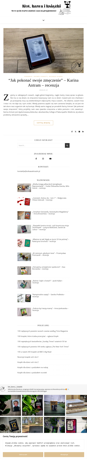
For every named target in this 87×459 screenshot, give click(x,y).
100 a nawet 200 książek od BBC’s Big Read (34, 352)
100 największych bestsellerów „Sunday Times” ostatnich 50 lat (42, 341)
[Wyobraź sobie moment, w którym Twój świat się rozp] (10, 405)
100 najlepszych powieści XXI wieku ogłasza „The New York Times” (43, 346)
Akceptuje (64, 454)
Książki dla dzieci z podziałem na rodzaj (32, 367)
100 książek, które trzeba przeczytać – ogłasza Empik (37, 336)
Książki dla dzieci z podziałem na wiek (32, 372)
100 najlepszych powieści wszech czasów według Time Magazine (42, 331)
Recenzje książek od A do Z (27, 357)
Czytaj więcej (43, 123)
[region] (43, 446)
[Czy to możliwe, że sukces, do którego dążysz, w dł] (10, 427)
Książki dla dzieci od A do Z (28, 362)
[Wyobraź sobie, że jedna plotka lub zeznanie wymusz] (32, 405)
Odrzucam (23, 454)
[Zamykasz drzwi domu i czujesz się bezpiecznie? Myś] (54, 405)
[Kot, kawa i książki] (43, 8)
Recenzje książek (56, 76)
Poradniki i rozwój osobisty (36, 76)
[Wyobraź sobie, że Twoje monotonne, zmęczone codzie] (54, 427)
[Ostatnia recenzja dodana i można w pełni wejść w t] (32, 427)
